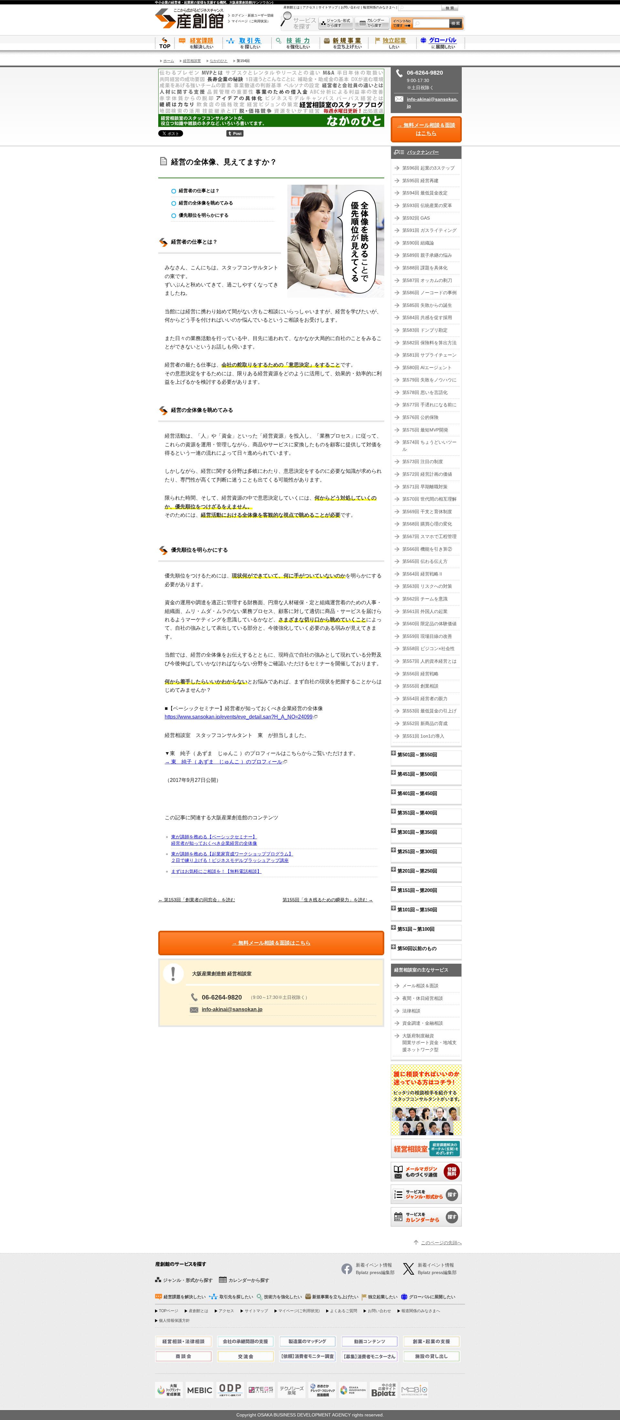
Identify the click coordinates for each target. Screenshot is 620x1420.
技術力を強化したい (295, 43)
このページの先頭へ (441, 1242)
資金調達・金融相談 (422, 1023)
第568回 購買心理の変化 (427, 524)
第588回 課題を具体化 (425, 267)
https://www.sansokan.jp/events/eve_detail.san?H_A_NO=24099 (239, 717)
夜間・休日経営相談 (422, 998)
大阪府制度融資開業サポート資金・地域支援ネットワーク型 (429, 1042)
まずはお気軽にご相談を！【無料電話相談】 (216, 871)
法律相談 (411, 1011)
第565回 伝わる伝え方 (425, 561)
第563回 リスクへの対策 (427, 586)
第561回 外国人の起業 (425, 611)
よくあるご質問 (343, 1311)
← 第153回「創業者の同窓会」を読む (196, 899)
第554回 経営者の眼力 (425, 698)
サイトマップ (328, 7)
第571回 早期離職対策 (425, 486)
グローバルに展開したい (432, 1297)
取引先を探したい (247, 43)
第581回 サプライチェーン (429, 355)
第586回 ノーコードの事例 (429, 292)
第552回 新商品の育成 (425, 723)
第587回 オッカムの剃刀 (427, 280)
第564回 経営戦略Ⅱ (422, 574)
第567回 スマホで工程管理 (429, 536)
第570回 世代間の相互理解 (429, 499)
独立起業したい (392, 43)
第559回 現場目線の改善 (427, 636)
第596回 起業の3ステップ (428, 168)
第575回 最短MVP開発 (425, 430)
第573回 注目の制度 (422, 461)
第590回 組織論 (418, 243)
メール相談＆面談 (420, 985)
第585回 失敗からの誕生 (427, 305)
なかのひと (219, 61)
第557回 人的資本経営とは (429, 661)
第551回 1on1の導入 (423, 736)
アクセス (309, 7)
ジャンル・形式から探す (336, 23)
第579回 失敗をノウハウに (429, 380)
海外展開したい (441, 43)
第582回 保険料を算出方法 (429, 342)
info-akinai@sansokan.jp (232, 1009)
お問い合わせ (350, 7)
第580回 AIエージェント (427, 367)
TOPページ (168, 1311)
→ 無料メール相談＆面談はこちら (426, 129)
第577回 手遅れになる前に (429, 404)
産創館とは (292, 7)
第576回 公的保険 (420, 417)
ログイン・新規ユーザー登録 (253, 15)
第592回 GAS (416, 218)
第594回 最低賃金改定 (425, 193)
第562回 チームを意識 (425, 598)
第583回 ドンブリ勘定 (425, 330)
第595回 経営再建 (420, 180)
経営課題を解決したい (198, 43)
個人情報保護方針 (174, 1320)
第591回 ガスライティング (429, 230)
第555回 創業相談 (420, 686)
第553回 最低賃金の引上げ (429, 711)
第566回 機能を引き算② (427, 549)
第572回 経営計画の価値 (427, 474)
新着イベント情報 (436, 1265)
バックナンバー (423, 152)
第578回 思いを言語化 (425, 392)
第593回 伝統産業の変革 (427, 205)
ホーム (168, 61)
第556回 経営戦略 (420, 673)
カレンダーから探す (372, 23)
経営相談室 (192, 61)
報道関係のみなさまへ (379, 7)
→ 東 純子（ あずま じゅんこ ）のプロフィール (223, 761)
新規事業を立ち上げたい (344, 43)
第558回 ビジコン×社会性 (428, 648)
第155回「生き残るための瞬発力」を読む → (328, 899)
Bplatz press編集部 (437, 1272)
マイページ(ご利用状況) (299, 1311)
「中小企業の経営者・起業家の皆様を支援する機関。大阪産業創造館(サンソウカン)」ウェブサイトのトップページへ (164, 43)
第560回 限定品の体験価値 (429, 623)
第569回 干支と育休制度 (427, 511)
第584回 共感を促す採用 (427, 317)
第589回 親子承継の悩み (427, 255)
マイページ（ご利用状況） (251, 21)
